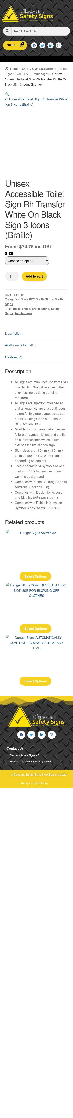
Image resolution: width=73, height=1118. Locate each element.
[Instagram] (59, 45)
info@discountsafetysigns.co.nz (34, 761)
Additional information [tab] (20, 345)
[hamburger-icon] (4, 59)
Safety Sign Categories (38, 68)
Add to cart (34, 276)
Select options (35, 576)
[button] (7, 93)
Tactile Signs (23, 313)
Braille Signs (40, 309)
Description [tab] (13, 333)
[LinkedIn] (50, 45)
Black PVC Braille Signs (32, 74)
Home (14, 68)
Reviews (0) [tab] (13, 357)
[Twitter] (42, 45)
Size (9, 253)
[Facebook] (34, 45)
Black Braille (21, 309)
